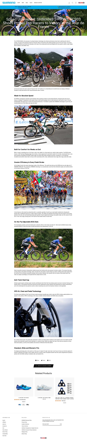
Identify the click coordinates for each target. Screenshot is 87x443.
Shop (19, 2)
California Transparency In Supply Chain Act (30, 428)
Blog (31, 2)
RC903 (21, 41)
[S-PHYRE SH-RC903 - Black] (27, 404)
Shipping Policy (24, 431)
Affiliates (4, 422)
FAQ (3, 428)
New (23, 2)
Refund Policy (24, 433)
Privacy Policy (24, 422)
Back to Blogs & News (44, 365)
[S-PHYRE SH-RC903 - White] (23, 404)
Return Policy (5, 431)
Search (4, 420)
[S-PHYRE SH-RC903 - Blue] (20, 404)
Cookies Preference (25, 424)
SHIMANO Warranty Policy (27, 420)
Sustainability (5, 433)
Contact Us (5, 426)
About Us (4, 424)
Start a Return (5, 429)
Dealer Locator (38, 2)
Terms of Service (25, 426)
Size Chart (4, 435)
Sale (27, 2)
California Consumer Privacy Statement (29, 429)
